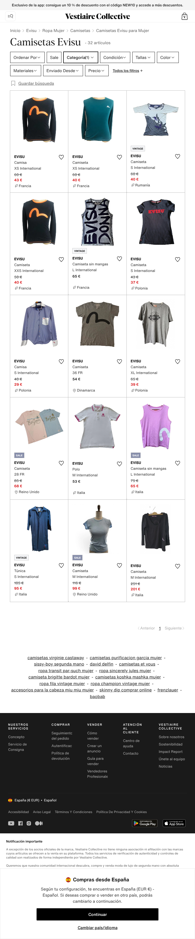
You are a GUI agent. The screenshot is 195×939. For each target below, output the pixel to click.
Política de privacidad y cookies (121, 812)
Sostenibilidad (171, 744)
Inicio (15, 30)
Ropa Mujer (53, 30)
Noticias (165, 766)
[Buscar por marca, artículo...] (10, 16)
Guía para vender (95, 761)
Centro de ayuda (131, 743)
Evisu (31, 30)
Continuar (97, 914)
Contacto (130, 753)
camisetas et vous (137, 664)
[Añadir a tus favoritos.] (61, 157)
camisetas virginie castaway (55, 658)
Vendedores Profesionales (98, 774)
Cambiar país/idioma (98, 928)
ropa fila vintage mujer (62, 684)
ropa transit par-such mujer (65, 671)
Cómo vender (93, 736)
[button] (184, 16)
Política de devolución (61, 756)
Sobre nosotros (171, 737)
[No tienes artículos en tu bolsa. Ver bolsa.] (184, 16)
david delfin (101, 664)
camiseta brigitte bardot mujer (59, 677)
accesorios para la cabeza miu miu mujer (52, 690)
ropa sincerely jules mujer (125, 671)
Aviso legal (42, 812)
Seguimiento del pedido (62, 736)
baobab (97, 696)
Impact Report (171, 751)
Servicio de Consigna (17, 747)
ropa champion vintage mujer (120, 684)
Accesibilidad (18, 812)
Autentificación (64, 746)
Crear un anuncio (94, 748)
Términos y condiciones (73, 812)
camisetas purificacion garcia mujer (126, 658)
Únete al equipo (172, 759)
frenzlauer (167, 690)
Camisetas (80, 30)
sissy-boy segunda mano (59, 664)
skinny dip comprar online (126, 690)
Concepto (16, 737)
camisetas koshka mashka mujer (128, 677)
